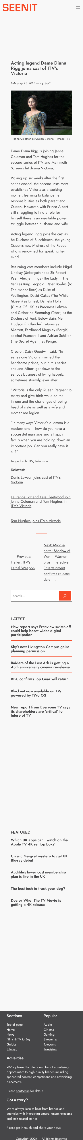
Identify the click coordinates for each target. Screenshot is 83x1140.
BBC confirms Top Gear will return (39, 679)
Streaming (50, 1039)
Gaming (49, 1034)
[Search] (65, 596)
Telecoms (50, 1044)
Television (41, 461)
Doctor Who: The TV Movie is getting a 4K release (36, 902)
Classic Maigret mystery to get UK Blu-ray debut (39, 858)
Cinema (49, 1029)
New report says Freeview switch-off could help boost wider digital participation (41, 631)
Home (11, 1029)
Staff (47, 83)
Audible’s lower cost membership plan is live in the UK (38, 874)
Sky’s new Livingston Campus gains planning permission (40, 649)
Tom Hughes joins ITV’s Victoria (36, 521)
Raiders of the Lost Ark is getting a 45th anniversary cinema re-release (40, 665)
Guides (11, 1044)
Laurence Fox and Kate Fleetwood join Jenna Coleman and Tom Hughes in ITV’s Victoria (41, 501)
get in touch (24, 1127)
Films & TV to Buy (18, 1039)
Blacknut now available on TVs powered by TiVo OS (36, 693)
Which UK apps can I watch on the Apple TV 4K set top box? (39, 842)
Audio (48, 1024)
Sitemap (12, 1049)
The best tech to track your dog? (38, 888)
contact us (22, 1091)
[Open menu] (78, 7)
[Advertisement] (41, 772)
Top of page (15, 1024)
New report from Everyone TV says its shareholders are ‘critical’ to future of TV (40, 711)
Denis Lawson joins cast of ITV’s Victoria (36, 479)
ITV (31, 461)
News (10, 1034)
